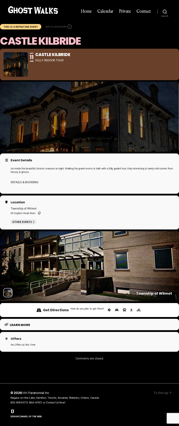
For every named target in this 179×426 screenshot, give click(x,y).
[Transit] (124, 310)
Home (86, 11)
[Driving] (116, 310)
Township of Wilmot (23, 208)
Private (125, 11)
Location (18, 202)
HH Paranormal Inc (36, 393)
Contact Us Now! (55, 402)
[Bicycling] (138, 310)
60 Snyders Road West (23, 213)
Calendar (105, 11)
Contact (144, 11)
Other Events (22, 222)
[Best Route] (109, 310)
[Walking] (131, 310)
